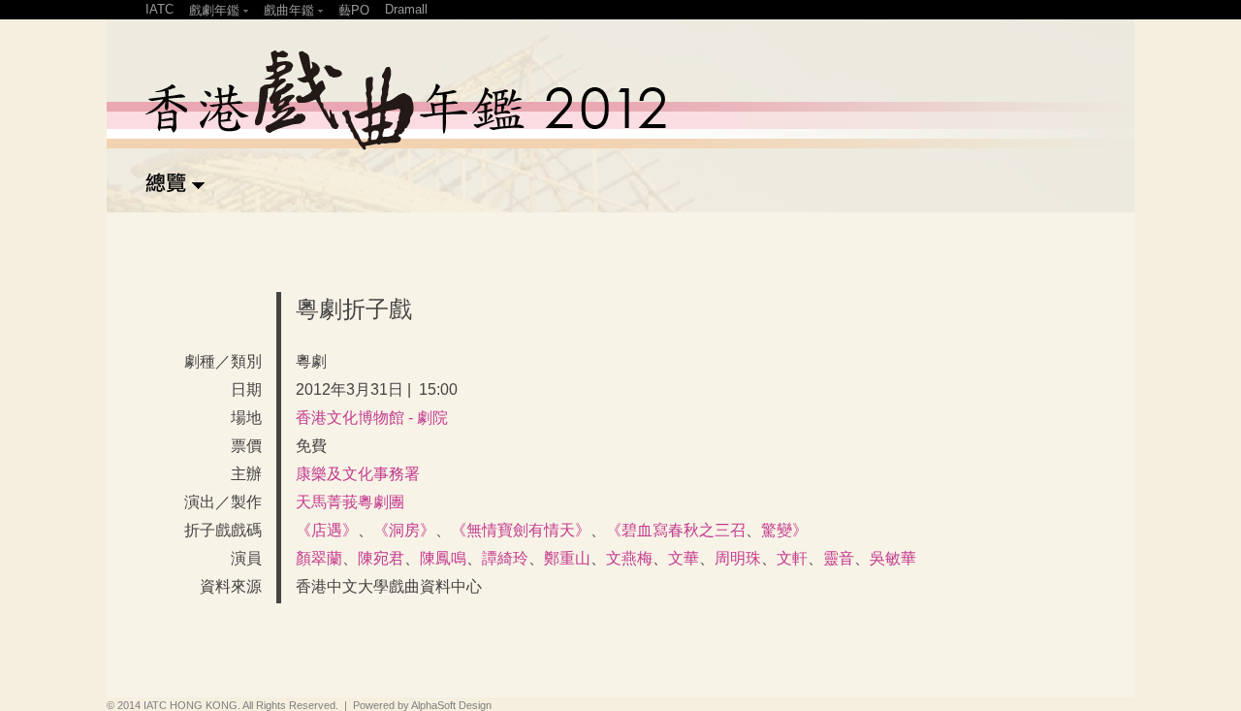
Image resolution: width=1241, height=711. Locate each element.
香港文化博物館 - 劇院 (372, 417)
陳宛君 (381, 558)
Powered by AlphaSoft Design (422, 705)
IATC (159, 9)
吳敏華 (893, 558)
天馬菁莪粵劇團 (350, 502)
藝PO (353, 10)
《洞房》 (404, 530)
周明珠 (738, 558)
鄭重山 (567, 558)
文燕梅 (629, 558)
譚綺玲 (505, 558)
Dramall (406, 9)
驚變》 (784, 530)
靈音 (838, 558)
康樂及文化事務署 (358, 474)
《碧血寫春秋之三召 (676, 530)
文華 (683, 558)
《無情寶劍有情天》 (520, 530)
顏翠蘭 (319, 558)
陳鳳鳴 (443, 558)
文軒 (792, 558)
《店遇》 (327, 530)
